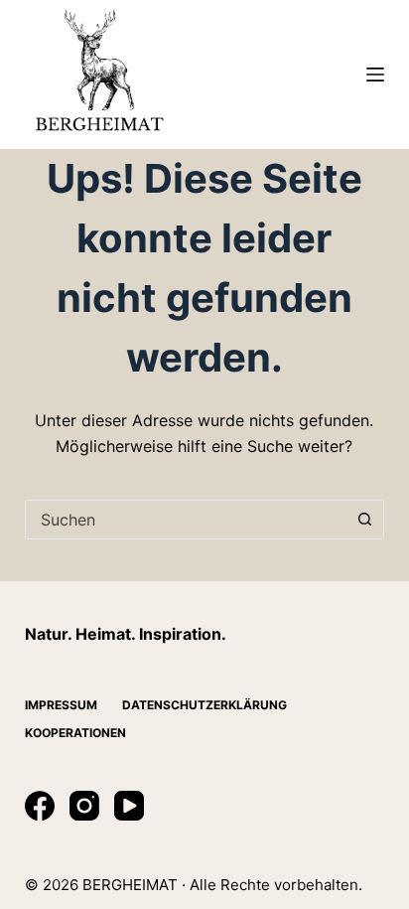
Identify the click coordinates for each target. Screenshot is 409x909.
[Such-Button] (364, 519)
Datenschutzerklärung (204, 704)
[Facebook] (40, 806)
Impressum (61, 704)
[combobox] (186, 519)
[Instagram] (84, 806)
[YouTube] (129, 806)
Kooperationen (75, 732)
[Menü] (375, 74)
